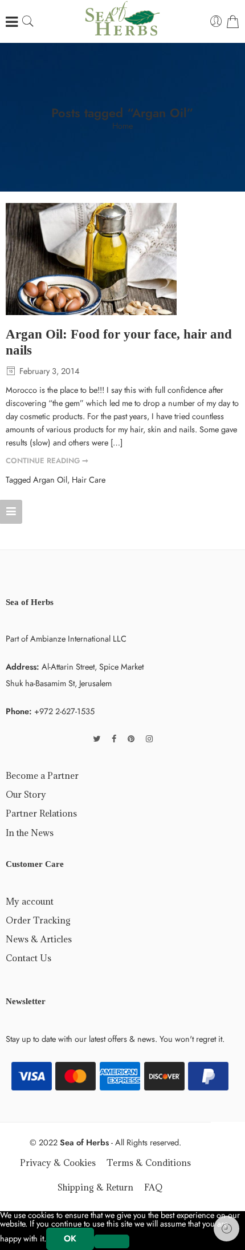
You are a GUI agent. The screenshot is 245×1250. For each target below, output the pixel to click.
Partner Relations (41, 813)
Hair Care (88, 479)
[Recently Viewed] (226, 1228)
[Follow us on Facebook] (114, 738)
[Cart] (232, 21)
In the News (30, 832)
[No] (111, 1241)
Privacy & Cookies (58, 1162)
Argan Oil (50, 479)
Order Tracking (38, 920)
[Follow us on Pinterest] (131, 738)
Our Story (26, 794)
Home (122, 126)
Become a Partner (42, 775)
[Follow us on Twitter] (96, 738)
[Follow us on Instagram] (149, 738)
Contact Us (28, 958)
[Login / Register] (216, 21)
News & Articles (39, 939)
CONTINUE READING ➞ (47, 460)
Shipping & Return (95, 1187)
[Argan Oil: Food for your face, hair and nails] (122, 259)
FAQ (153, 1187)
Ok (70, 1238)
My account (30, 901)
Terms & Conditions (149, 1162)
